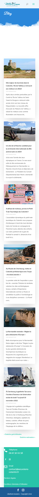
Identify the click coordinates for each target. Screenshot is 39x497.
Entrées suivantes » (27, 437)
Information (11, 91)
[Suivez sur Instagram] (9, 459)
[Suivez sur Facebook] (5, 459)
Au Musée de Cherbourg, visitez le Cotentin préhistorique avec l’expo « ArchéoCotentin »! (19, 272)
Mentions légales (10, 478)
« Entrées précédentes (12, 434)
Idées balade (11, 214)
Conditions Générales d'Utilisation (15, 484)
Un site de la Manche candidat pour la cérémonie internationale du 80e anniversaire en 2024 (19, 149)
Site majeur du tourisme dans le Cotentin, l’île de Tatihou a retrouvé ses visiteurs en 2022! (19, 86)
